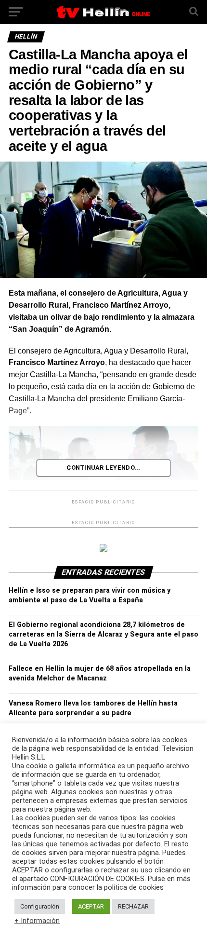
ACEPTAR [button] (91, 906)
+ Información (37, 920)
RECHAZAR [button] (133, 906)
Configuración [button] (39, 906)
